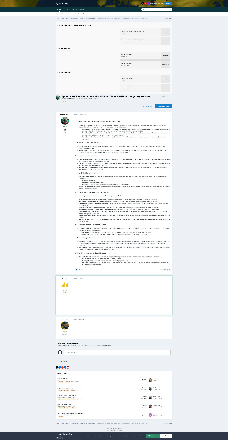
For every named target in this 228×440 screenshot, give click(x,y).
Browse (59, 9)
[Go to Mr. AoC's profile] (65, 285)
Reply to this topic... (72, 352)
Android (110, 14)
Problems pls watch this (64, 404)
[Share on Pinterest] (68, 367)
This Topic (163, 9)
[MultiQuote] (76, 269)
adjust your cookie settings (105, 436)
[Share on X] (57, 367)
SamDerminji (67, 98)
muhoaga (155, 414)
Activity (66, 9)
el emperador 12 (63, 415)
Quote (80, 269)
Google (64, 278)
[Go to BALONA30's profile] (150, 380)
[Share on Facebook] (59, 367)
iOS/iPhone (118, 14)
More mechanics (62, 387)
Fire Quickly (163, 269)
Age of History (62, 3)
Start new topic (147, 106)
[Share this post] (170, 114)
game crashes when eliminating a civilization (70, 413)
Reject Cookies (166, 436)
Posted (79, 114)
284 (65, 292)
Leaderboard (95, 14)
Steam (103, 14)
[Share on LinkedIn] (65, 367)
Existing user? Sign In (156, 3)
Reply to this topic (163, 106)
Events (71, 14)
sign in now (94, 345)
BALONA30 (62, 380)
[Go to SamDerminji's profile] (58, 97)
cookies (66, 436)
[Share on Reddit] (62, 367)
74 (65, 333)
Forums (64, 14)
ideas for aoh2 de (62, 378)
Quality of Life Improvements (90, 98)
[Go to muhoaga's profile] (150, 415)
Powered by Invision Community (114, 430)
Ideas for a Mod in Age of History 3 (67, 395)
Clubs (57, 14)
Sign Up (168, 3)
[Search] (170, 9)
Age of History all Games (78, 9)
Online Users (85, 14)
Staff (77, 14)
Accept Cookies (153, 436)
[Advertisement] (107, 295)
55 (65, 131)
